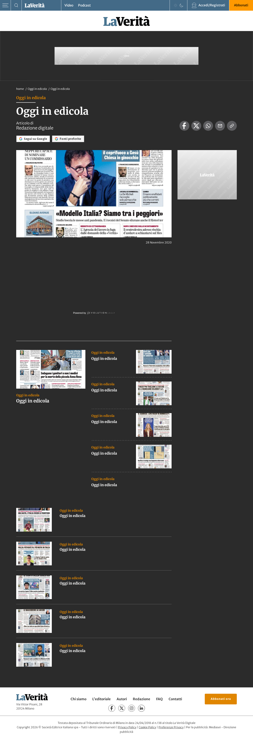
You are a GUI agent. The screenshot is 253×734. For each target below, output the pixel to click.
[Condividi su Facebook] (184, 126)
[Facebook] (111, 708)
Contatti (175, 699)
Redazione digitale (34, 128)
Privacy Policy (127, 727)
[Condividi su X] (196, 126)
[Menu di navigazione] (5, 5)
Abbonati (241, 5)
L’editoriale (101, 699)
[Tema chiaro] (175, 5)
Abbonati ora (221, 699)
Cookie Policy (147, 727)
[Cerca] (16, 5)
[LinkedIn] (141, 708)
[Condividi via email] (220, 126)
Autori (122, 699)
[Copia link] (232, 126)
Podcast (84, 5)
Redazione (141, 699)
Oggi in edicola (37, 89)
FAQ (159, 699)
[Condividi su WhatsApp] (208, 126)
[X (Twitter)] (121, 708)
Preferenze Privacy (171, 727)
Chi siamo (78, 699)
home (20, 89)
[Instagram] (131, 708)
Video (68, 5)
